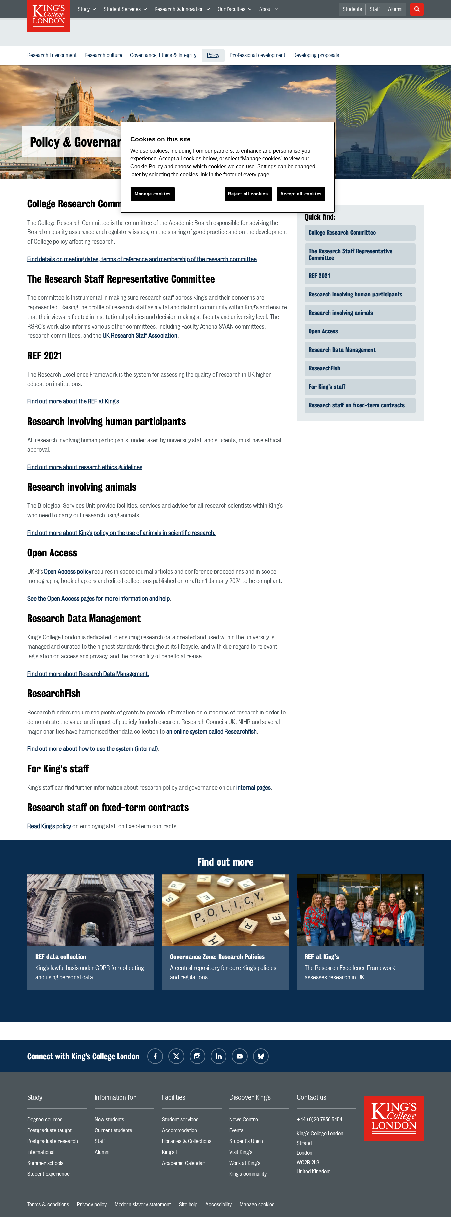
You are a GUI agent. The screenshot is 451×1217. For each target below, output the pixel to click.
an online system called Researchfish (211, 732)
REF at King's (322, 956)
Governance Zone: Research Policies (217, 956)
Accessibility (218, 1204)
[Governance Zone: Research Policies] (225, 910)
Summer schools (57, 1165)
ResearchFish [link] (324, 368)
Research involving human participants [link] (355, 294)
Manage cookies (257, 1204)
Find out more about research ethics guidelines (84, 467)
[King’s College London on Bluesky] (261, 1056)
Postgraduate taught (57, 1132)
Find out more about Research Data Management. (88, 674)
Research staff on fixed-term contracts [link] (357, 405)
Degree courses (57, 1121)
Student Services (127, 11)
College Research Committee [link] (342, 232)
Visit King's (259, 1154)
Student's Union (259, 1143)
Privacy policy (92, 1204)
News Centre (259, 1121)
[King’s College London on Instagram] (197, 1056)
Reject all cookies (248, 193)
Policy (216, 55)
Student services (192, 1121)
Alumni (395, 9)
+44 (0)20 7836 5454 (319, 1119)
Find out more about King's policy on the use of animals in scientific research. (121, 533)
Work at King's (259, 1165)
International (57, 1154)
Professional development (259, 55)
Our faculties (236, 11)
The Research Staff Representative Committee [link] (350, 254)
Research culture (105, 55)
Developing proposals (317, 55)
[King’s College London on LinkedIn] (218, 1056)
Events (259, 1132)
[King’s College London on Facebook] (155, 1056)
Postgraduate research (57, 1143)
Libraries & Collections (192, 1143)
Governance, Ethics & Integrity (164, 55)
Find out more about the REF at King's (73, 402)
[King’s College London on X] (176, 1056)
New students (124, 1121)
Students (352, 9)
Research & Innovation (184, 11)
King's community (259, 1175)
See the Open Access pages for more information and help (98, 599)
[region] (228, 167)
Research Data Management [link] (342, 349)
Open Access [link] (323, 331)
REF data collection (60, 956)
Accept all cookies (301, 193)
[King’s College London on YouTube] (240, 1056)
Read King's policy (49, 827)
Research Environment (53, 55)
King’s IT (192, 1154)
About (270, 11)
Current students (124, 1132)
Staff (375, 9)
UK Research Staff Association (140, 336)
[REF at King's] (360, 910)
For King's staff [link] (327, 386)
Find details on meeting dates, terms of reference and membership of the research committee (142, 259)
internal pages (253, 788)
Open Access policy (67, 572)
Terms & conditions (48, 1204)
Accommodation (192, 1132)
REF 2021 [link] (319, 275)
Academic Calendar (192, 1165)
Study (89, 11)
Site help (188, 1204)
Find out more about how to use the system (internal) (92, 749)
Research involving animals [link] (341, 312)
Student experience (57, 1175)
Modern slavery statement (143, 1204)
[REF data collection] (90, 910)
